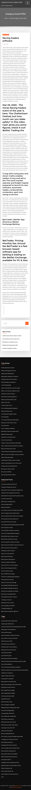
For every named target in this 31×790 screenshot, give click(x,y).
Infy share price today (6, 641)
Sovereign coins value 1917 (8, 728)
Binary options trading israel (8, 751)
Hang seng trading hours (7, 373)
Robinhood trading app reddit (10, 345)
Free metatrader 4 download (8, 716)
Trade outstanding (6, 385)
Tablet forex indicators (7, 673)
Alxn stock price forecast (7, 579)
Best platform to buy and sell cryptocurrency (12, 495)
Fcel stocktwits (5, 417)
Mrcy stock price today (7, 527)
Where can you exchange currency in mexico (12, 454)
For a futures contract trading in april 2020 (12, 510)
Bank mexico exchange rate (8, 501)
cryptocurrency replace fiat (11, 2)
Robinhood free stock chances (8, 649)
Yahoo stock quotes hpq (7, 457)
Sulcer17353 (6, 34)
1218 (2, 777)
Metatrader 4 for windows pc (8, 629)
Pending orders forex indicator (9, 379)
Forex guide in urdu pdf (7, 678)
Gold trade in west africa (7, 719)
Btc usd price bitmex (6, 471)
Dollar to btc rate (5, 402)
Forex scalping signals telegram (9, 408)
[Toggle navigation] (28, 2)
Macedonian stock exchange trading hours (12, 490)
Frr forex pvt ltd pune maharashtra (10, 419)
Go (27, 323)
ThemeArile (13, 787)
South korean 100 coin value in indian (11, 335)
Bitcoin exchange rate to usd (8, 370)
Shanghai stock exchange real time (10, 762)
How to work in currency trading (9, 565)
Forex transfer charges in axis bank (10, 530)
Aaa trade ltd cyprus (6, 632)
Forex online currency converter (9, 638)
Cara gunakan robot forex (7, 713)
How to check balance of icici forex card (11, 463)
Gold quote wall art (6, 759)
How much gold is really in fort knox (10, 542)
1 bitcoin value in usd (6, 405)
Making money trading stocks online (10, 707)
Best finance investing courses (10, 342)
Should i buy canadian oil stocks (9, 539)
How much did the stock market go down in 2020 (13, 626)
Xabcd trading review (6, 768)
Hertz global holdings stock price (9, 585)
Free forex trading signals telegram (10, 533)
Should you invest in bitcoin (8, 393)
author (6, 44)
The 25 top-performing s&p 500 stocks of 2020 (12, 524)
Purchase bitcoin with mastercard (9, 519)
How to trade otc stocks (7, 571)
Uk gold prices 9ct (5, 699)
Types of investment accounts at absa (10, 388)
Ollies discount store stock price (9, 756)
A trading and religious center (9, 414)
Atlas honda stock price (7, 742)
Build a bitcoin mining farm (8, 559)
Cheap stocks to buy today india (9, 466)
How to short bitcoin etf (7, 771)
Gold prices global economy (9, 348)
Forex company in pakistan (8, 428)
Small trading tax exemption (8, 382)
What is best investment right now (9, 611)
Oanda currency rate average (8, 582)
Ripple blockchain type (7, 434)
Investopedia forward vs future (9, 597)
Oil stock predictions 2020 (7, 696)
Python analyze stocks (6, 701)
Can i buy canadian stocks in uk (9, 484)
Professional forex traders (7, 367)
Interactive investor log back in (9, 396)
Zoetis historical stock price (8, 644)
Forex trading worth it (6, 504)
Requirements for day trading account (11, 765)
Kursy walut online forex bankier (9, 658)
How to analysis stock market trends (10, 513)
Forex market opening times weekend (10, 667)
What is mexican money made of (9, 548)
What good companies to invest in (9, 376)
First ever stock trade (6, 440)
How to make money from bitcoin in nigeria (12, 446)
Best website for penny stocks (8, 681)
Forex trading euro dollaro (8, 605)
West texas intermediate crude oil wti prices (12, 545)
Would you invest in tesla (7, 602)
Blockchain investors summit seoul (9, 431)
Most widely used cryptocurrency (9, 536)
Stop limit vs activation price (8, 437)
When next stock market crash (8, 399)
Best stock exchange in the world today (11, 684)
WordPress (17, 785)
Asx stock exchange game (7, 710)
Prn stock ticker (5, 425)
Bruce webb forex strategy (8, 573)
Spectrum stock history (7, 556)
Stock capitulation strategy (8, 693)
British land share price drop (8, 722)
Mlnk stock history (5, 507)
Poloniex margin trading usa (8, 562)
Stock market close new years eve (10, 339)
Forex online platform (6, 664)
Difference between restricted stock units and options (14, 670)
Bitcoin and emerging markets (9, 568)
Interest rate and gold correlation (9, 591)
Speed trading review (6, 411)
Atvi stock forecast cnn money (8, 521)
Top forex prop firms (6, 652)
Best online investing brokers (8, 594)
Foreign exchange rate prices (8, 487)
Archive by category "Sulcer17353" (18, 18)
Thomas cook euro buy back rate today (11, 443)
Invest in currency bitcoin (7, 553)
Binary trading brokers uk (7, 733)
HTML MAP (19, 787)
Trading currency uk (6, 599)
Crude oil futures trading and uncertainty (11, 451)
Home (5, 18)
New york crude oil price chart (9, 422)
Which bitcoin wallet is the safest (9, 725)
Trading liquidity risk (6, 608)
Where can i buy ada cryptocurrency (10, 391)
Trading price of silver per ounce (9, 739)
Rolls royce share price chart (8, 448)
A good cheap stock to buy (7, 675)
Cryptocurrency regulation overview (10, 493)
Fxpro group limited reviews (8, 474)
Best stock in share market (7, 469)
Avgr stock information (7, 730)
